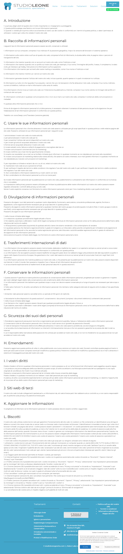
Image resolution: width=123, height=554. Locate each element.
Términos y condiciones (108, 550)
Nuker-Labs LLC (73, 546)
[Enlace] (26, 6)
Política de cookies (90, 550)
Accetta (85, 547)
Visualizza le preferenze (112, 547)
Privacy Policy (99, 550)
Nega (97, 547)
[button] (119, 532)
